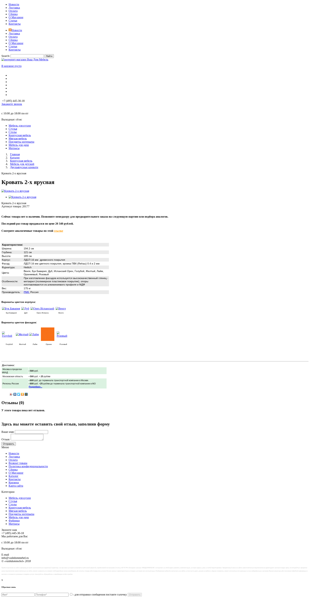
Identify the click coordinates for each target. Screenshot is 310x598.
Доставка (14, 7)
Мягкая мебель (18, 510)
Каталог (13, 476)
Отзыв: (5, 439)
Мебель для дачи (19, 517)
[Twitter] (19, 394)
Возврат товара (18, 463)
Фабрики (14, 520)
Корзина (14, 482)
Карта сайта (16, 485)
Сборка (13, 14)
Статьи (13, 20)
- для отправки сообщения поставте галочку (100, 594)
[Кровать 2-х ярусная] (15, 190)
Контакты (15, 23)
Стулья (13, 501)
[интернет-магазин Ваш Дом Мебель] (24, 59)
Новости (14, 4)
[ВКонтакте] (15, 394)
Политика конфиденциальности (28, 466)
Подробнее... (35, 387)
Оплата (13, 10)
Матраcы (14, 523)
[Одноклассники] (22, 394)
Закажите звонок (11, 104)
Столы (13, 504)
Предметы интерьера (21, 514)
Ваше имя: (7, 431)
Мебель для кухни (20, 497)
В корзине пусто (11, 66)
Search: (5, 55)
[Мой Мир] (26, 394)
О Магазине (16, 17)
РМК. (27, 292)
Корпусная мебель (20, 507)
